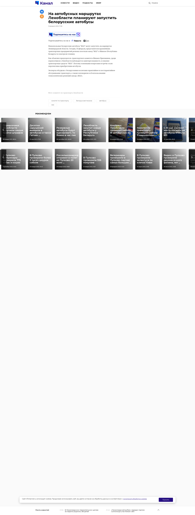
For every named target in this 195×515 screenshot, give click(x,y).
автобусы (102, 101)
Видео (76, 3)
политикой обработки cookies (135, 499)
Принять (165, 500)
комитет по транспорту (60, 101)
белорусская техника (84, 101)
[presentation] (3, 129)
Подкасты (87, 3)
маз (52, 105)
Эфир (98, 3)
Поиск (155, 3)
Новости (65, 3)
